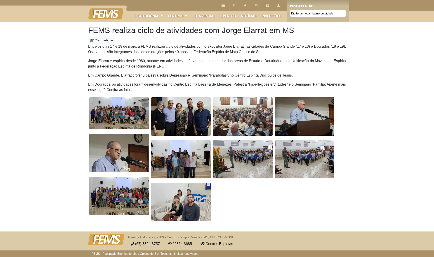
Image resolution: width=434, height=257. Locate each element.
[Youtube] (267, 5)
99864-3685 (182, 244)
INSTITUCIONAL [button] (147, 16)
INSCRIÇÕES (271, 16)
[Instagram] (256, 5)
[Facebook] (245, 5)
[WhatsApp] (234, 5)
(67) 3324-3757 (147, 244)
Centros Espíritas (219, 244)
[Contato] (223, 5)
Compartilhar (103, 40)
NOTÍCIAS (248, 16)
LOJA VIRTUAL (203, 16)
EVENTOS (228, 16)
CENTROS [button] (176, 16)
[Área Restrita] (278, 5)
